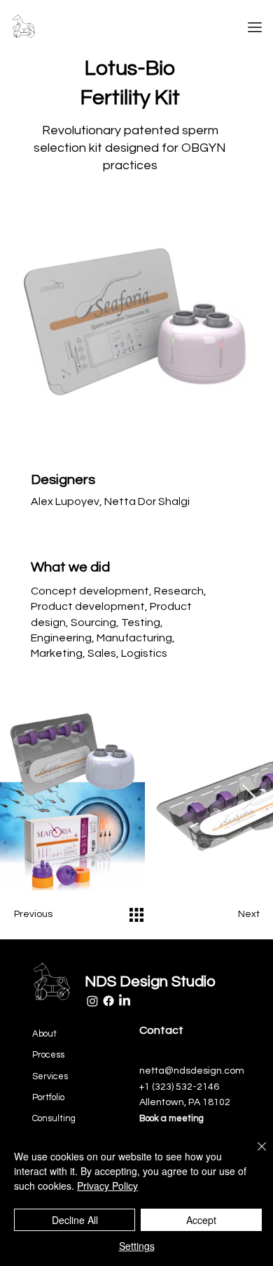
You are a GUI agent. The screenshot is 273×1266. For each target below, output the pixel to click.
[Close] (253, 1155)
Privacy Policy (107, 1186)
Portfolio (48, 1097)
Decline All (75, 1220)
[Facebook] (108, 1001)
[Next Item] (249, 797)
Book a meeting (171, 1118)
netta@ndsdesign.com (191, 1071)
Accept (201, 1220)
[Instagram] (92, 1001)
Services (50, 1076)
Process (48, 1055)
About (44, 1034)
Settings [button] (137, 1246)
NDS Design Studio (150, 982)
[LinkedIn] (125, 1001)
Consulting (54, 1118)
